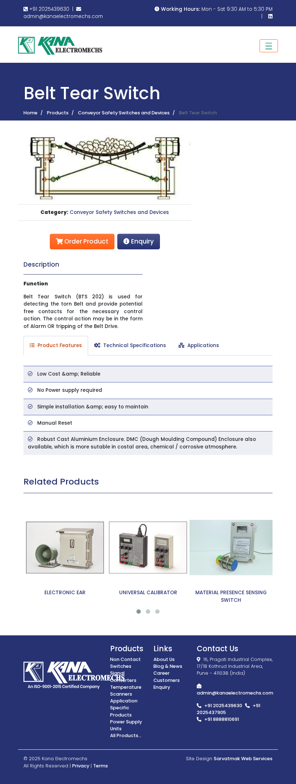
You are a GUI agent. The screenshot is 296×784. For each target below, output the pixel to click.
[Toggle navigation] (269, 45)
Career (161, 673)
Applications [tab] (201, 345)
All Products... (126, 735)
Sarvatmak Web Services (243, 758)
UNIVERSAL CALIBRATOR (148, 592)
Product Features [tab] (58, 345)
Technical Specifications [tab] (133, 345)
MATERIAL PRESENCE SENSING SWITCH (231, 596)
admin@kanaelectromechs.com (63, 16)
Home (30, 113)
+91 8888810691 (221, 719)
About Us (164, 659)
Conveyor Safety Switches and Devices (124, 113)
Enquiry (142, 241)
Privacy (80, 766)
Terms (100, 766)
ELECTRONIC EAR (65, 592)
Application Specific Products (124, 708)
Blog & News (167, 666)
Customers (166, 680)
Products (58, 113)
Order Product (85, 241)
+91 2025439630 (48, 9)
